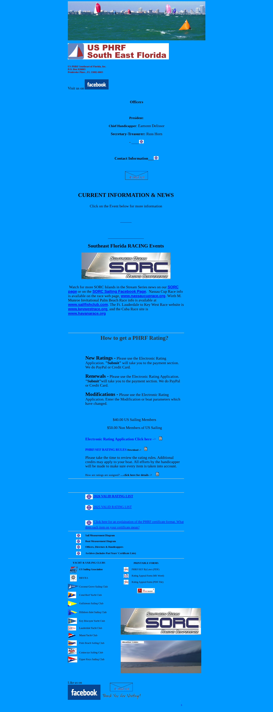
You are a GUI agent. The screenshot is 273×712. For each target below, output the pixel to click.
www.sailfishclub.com (88, 304)
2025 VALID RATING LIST (112, 507)
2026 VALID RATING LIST (113, 496)
